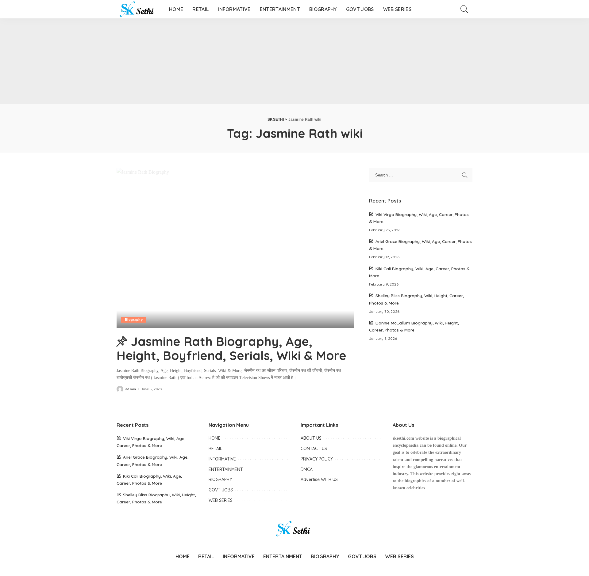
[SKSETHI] (138, 9)
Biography (134, 319)
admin (130, 389)
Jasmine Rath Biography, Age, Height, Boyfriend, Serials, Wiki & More (231, 348)
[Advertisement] (184, 61)
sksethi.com (403, 438)
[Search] (464, 9)
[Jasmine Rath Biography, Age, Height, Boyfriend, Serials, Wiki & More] (235, 248)
